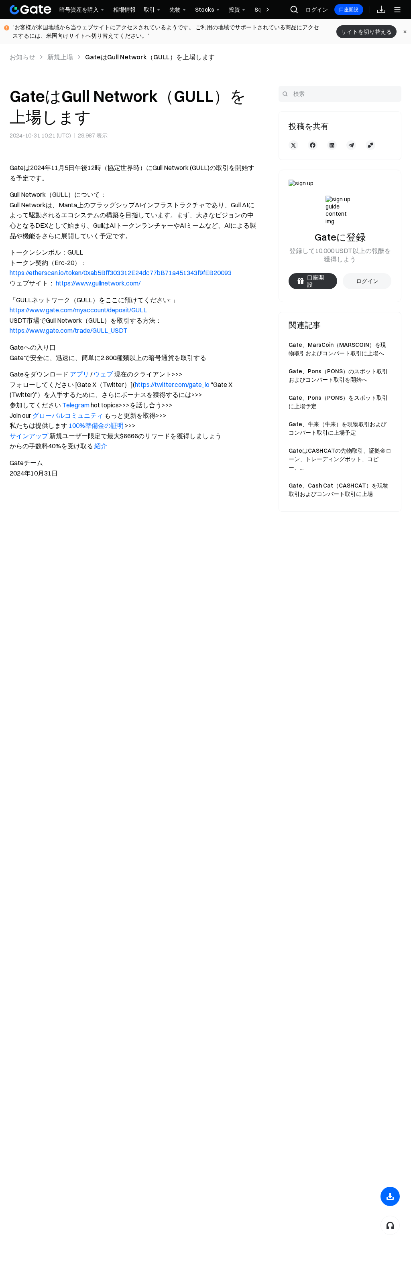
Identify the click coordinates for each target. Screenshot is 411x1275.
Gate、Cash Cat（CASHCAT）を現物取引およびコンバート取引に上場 (339, 490)
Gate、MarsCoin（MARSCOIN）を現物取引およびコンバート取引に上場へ (337, 349)
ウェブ (103, 374)
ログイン (316, 9)
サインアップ (29, 436)
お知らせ (22, 57)
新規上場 (60, 57)
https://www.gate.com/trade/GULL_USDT (69, 330)
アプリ (79, 374)
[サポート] (390, 1225)
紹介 (100, 446)
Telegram (76, 405)
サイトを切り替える (366, 31)
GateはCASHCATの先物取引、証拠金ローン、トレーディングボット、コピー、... (340, 459)
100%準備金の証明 (96, 425)
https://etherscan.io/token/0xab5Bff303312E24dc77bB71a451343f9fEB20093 (121, 273)
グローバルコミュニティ (68, 415)
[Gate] (30, 9)
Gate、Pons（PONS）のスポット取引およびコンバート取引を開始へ (338, 375)
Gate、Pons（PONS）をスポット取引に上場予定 (338, 402)
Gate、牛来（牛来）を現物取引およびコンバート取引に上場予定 (338, 428)
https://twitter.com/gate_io (172, 384)
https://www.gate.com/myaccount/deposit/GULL (78, 310)
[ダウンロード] (390, 1196)
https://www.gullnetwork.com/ (98, 283)
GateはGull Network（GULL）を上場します (150, 57)
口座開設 (348, 9)
